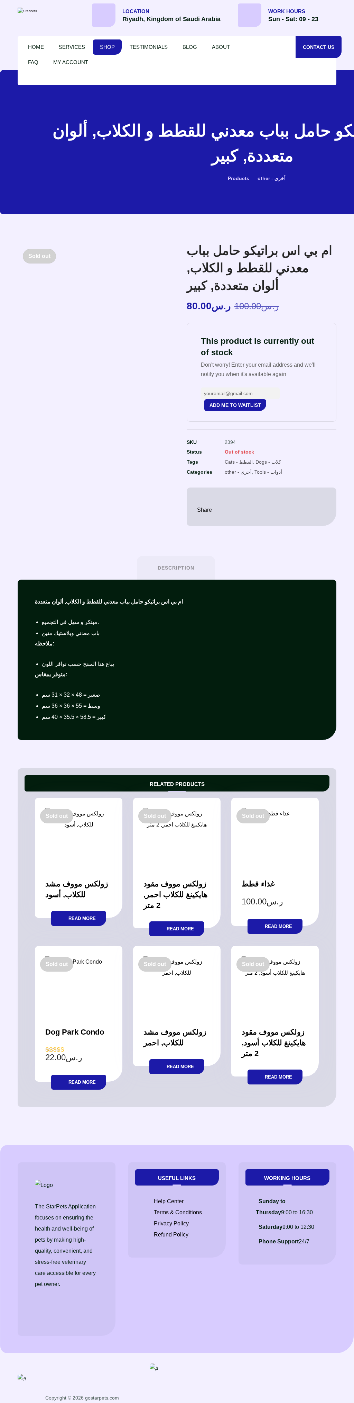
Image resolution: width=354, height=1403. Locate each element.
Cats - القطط (239, 462)
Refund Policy (171, 1234)
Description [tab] (176, 568)
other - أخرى (238, 472)
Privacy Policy (171, 1223)
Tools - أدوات (268, 472)
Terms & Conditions (178, 1212)
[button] (291, 69)
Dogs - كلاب (268, 462)
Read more (82, 918)
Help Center (169, 1201)
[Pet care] (47, 11)
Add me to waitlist (235, 405)
